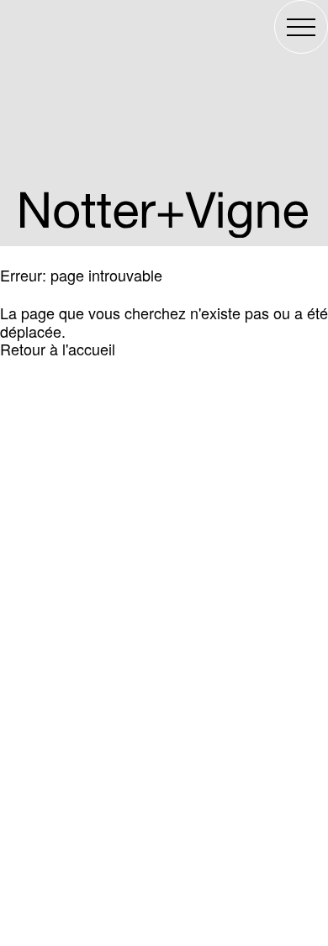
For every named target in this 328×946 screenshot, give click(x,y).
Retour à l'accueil (57, 349)
